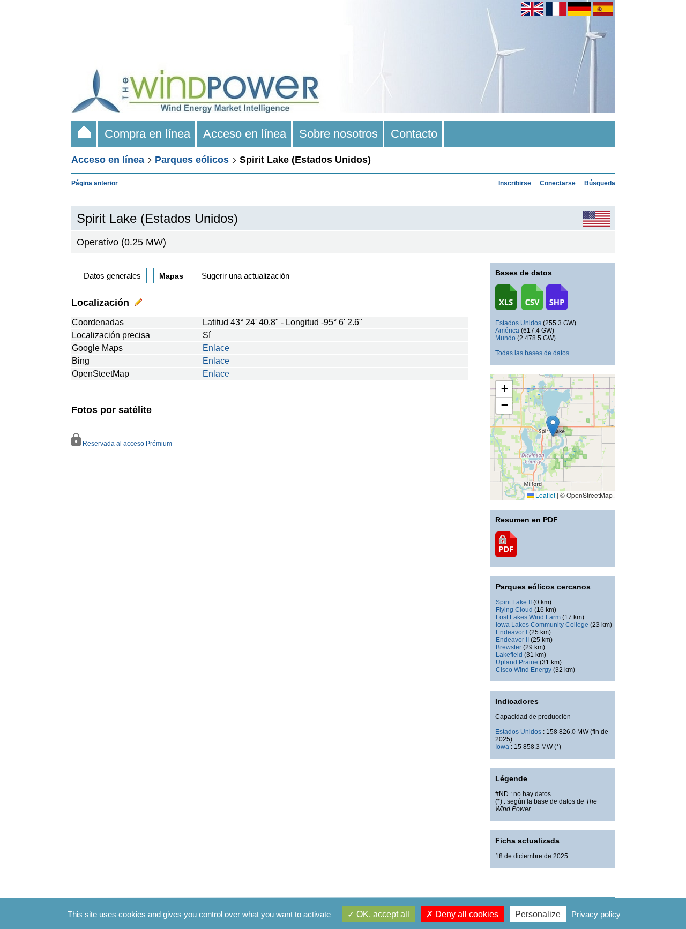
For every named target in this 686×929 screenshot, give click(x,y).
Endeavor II (512, 639)
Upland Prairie (517, 662)
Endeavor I (511, 632)
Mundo (505, 338)
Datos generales (112, 275)
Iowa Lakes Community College (542, 624)
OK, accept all (381, 914)
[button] (504, 389)
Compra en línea (147, 133)
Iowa (502, 747)
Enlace (216, 348)
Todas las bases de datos (532, 353)
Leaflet (544, 494)
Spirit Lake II (514, 602)
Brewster (508, 647)
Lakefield (509, 654)
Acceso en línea (245, 133)
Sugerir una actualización (245, 275)
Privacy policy (596, 914)
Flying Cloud (514, 609)
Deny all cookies (465, 914)
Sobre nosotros (338, 133)
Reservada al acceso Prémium (126, 443)
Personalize (538, 914)
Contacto (414, 133)
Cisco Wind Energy (523, 669)
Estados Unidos (518, 323)
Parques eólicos (192, 159)
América (507, 330)
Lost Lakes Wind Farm (528, 617)
